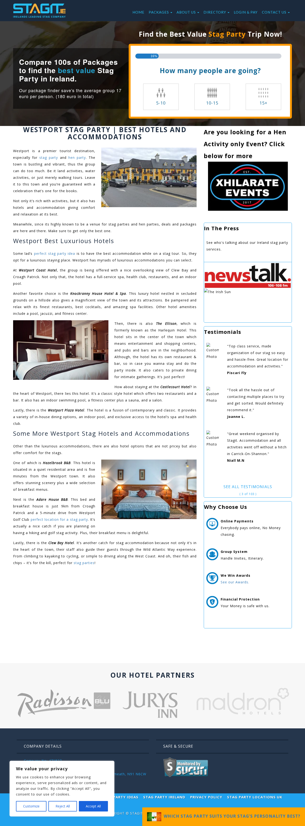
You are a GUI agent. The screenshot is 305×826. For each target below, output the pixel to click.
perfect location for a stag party (59, 519)
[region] (62, 788)
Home (138, 12)
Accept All (93, 806)
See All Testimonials (248, 486)
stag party (48, 157)
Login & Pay (246, 12)
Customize (31, 806)
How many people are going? (210, 70)
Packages (159, 12)
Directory (215, 12)
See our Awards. (235, 582)
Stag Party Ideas (120, 797)
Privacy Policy (206, 797)
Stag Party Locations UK (254, 797)
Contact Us (274, 12)
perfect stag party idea (53, 253)
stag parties (83, 563)
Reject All (63, 806)
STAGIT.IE (138, 813)
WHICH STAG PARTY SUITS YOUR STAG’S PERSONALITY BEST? (230, 816)
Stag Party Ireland (164, 797)
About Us (187, 12)
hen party (77, 157)
